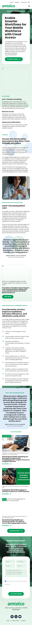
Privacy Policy (15, 620)
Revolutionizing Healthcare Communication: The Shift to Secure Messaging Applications (14, 521)
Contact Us (24, 2)
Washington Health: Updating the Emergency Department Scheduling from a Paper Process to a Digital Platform (16, 459)
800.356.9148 (16, 609)
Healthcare (14, 516)
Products (10, 11)
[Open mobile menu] (29, 6)
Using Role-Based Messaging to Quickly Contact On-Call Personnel (15, 490)
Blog (4, 469)
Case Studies (6, 436)
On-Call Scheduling (12, 454)
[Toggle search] (29, 2)
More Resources (14, 531)
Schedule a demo (12, 59)
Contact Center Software (19, 453)
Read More (7, 296)
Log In (11, 2)
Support (17, 2)
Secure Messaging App (8, 517)
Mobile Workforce (14, 486)
